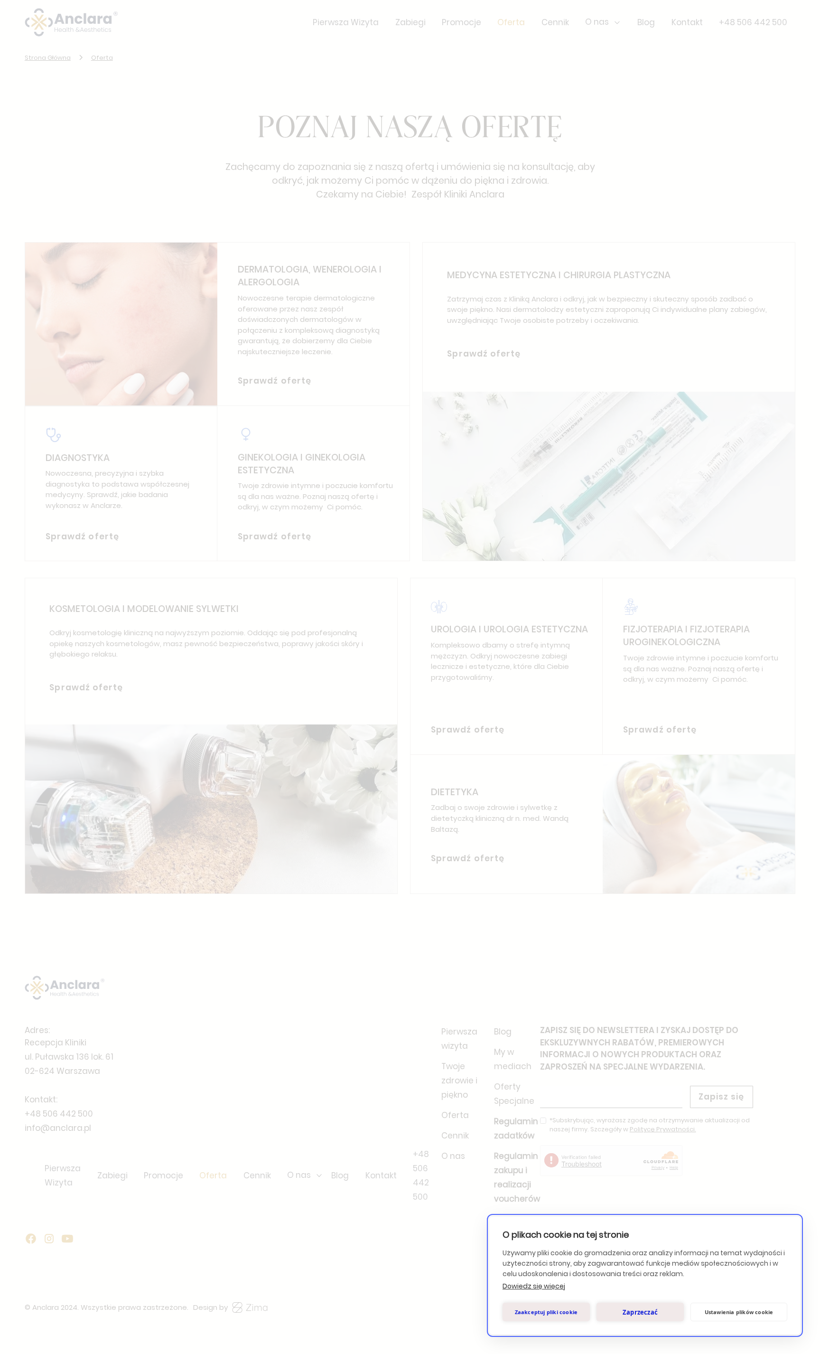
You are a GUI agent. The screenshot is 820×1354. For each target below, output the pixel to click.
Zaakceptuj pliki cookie (546, 1312)
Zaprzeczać (640, 1312)
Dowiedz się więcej (534, 1286)
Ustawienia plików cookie (739, 1312)
